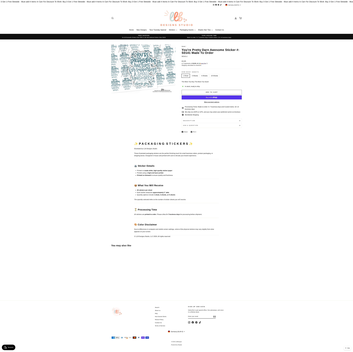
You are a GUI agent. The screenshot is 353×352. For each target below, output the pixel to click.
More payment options (211, 102)
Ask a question (190, 125)
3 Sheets (195, 76)
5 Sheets (204, 76)
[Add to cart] (113, 253)
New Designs (142, 30)
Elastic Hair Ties (204, 30)
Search (157, 307)
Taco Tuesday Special (157, 30)
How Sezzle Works (160, 316)
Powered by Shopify (176, 344)
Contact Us (219, 30)
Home (131, 30)
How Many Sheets (190, 72)
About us (157, 310)
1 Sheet (185, 76)
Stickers (172, 30)
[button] (212, 63)
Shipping (184, 65)
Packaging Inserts (187, 30)
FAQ (156, 313)
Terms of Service (160, 325)
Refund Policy (159, 319)
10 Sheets (214, 76)
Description (189, 120)
